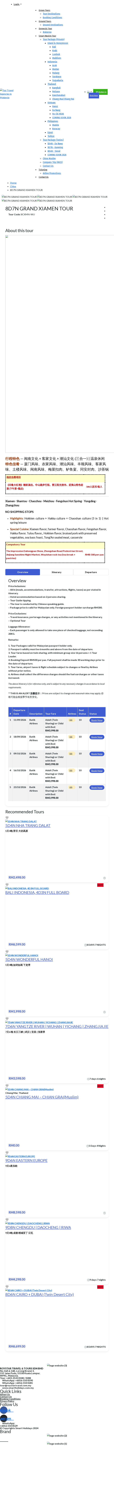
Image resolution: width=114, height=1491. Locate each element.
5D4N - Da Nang (55, 143)
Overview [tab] (22, 572)
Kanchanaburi (58, 95)
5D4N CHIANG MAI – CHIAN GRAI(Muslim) (42, 1097)
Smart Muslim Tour (47, 36)
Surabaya (56, 76)
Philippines (53, 121)
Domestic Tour (45, 28)
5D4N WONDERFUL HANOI (29, 959)
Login (17, 4)
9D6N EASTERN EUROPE (26, 1160)
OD (70, 720)
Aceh (54, 65)
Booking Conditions (52, 17)
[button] (89, 91)
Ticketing (43, 169)
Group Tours (44, 10)
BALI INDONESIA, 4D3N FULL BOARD (37, 892)
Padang (55, 72)
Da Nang (56, 110)
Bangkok (56, 87)
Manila (55, 125)
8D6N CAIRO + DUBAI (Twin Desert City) (39, 1294)
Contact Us (48, 166)
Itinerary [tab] (56, 572)
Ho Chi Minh (58, 113)
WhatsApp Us (101, 92)
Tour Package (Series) (53, 139)
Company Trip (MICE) (53, 162)
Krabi (54, 50)
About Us (5, 1394)
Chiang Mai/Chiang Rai (63, 99)
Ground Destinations (53, 24)
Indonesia (52, 61)
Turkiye (51, 136)
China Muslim (49, 158)
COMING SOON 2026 (61, 117)
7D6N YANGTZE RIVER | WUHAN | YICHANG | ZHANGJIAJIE (56, 1026)
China (13, 186)
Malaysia (47, 32)
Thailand (52, 84)
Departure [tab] (91, 572)
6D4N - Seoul (54, 151)
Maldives (56, 58)
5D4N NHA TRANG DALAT (27, 825)
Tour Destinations (51, 13)
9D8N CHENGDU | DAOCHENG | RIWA (38, 1227)
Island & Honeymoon (58, 43)
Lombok (56, 54)
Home (13, 182)
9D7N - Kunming (55, 147)
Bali (54, 46)
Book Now (94, 95)
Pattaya (56, 91)
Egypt (50, 132)
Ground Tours (45, 21)
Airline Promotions (52, 173)
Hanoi (55, 106)
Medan (55, 69)
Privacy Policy (7, 1401)
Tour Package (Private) (53, 39)
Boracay (56, 128)
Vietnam (52, 102)
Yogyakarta (57, 80)
